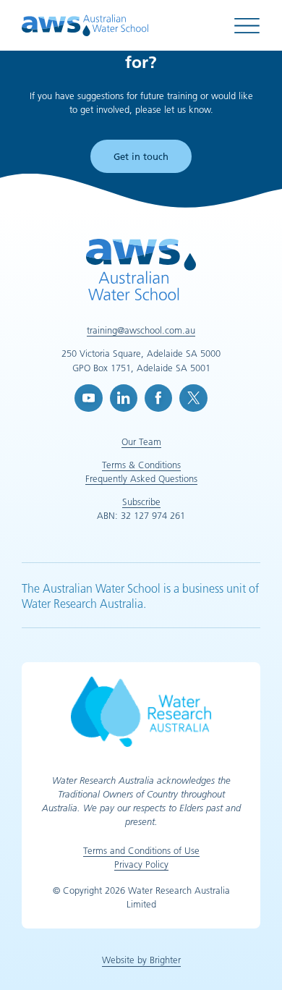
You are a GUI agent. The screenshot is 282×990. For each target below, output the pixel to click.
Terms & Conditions (141, 464)
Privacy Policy (141, 864)
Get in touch (141, 156)
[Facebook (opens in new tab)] (158, 398)
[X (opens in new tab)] (193, 398)
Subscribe (141, 501)
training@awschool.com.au (141, 330)
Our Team (141, 441)
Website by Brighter (141, 959)
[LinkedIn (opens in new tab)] (123, 398)
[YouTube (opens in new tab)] (88, 398)
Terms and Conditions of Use (141, 850)
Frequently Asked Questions (141, 478)
